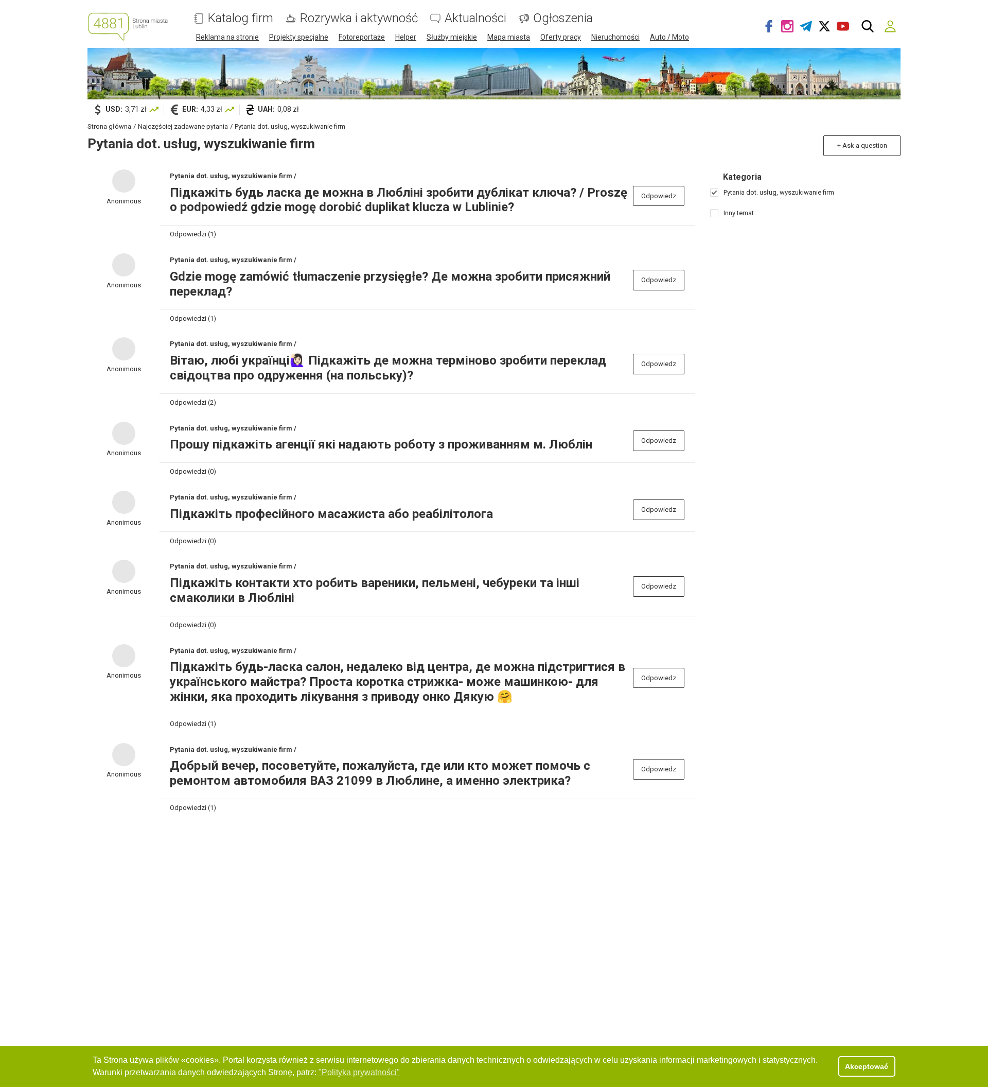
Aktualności (475, 18)
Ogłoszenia (563, 18)
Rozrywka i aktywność (359, 18)
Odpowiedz (658, 196)
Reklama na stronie (227, 37)
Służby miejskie (452, 37)
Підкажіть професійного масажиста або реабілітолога (331, 514)
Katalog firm (240, 18)
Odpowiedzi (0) (193, 471)
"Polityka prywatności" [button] (359, 1072)
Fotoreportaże (362, 37)
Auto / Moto (669, 37)
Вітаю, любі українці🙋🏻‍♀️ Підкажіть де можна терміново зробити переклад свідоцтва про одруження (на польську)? (388, 368)
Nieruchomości (615, 37)
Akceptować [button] (866, 1066)
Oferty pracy (560, 37)
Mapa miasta (508, 37)
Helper (405, 37)
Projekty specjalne (298, 37)
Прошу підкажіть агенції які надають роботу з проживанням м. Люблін (381, 444)
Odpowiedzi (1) (193, 234)
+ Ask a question (862, 145)
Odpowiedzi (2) (193, 402)
